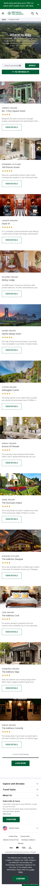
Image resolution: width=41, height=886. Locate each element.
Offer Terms (7, 814)
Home (4, 19)
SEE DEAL (30, 6)
